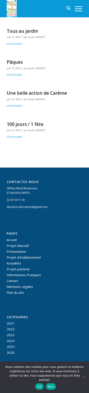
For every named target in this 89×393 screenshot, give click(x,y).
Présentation (16, 251)
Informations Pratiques (24, 275)
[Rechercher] (66, 8)
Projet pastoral (18, 269)
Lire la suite (14, 44)
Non (51, 386)
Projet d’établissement (24, 257)
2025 (10, 346)
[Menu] (76, 8)
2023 (10, 335)
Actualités (14, 263)
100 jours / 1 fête (25, 124)
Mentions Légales (20, 286)
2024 (10, 341)
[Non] (83, 377)
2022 (10, 329)
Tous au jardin (22, 31)
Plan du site (15, 292)
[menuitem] (66, 8)
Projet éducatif (18, 245)
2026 (10, 352)
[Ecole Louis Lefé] (37, 8)
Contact (12, 281)
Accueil (12, 240)
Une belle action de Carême (37, 93)
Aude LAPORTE (36, 37)
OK (39, 386)
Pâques (15, 62)
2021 (10, 323)
